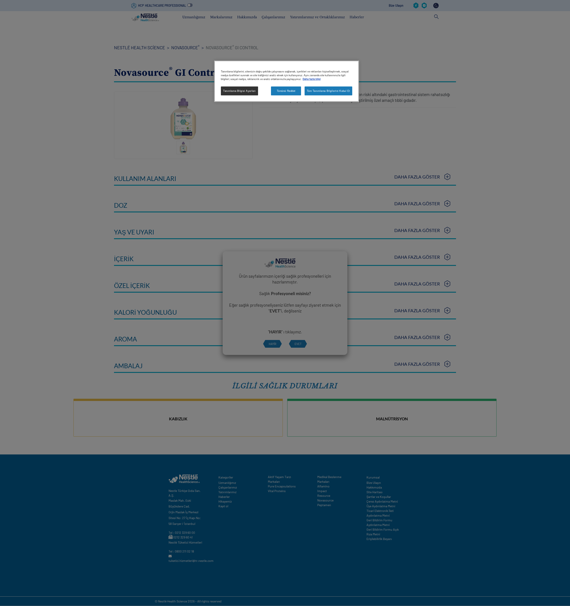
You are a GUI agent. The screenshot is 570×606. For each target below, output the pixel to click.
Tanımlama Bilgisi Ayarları (239, 90)
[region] (286, 81)
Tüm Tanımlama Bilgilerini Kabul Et (328, 90)
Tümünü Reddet (286, 90)
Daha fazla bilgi (312, 79)
